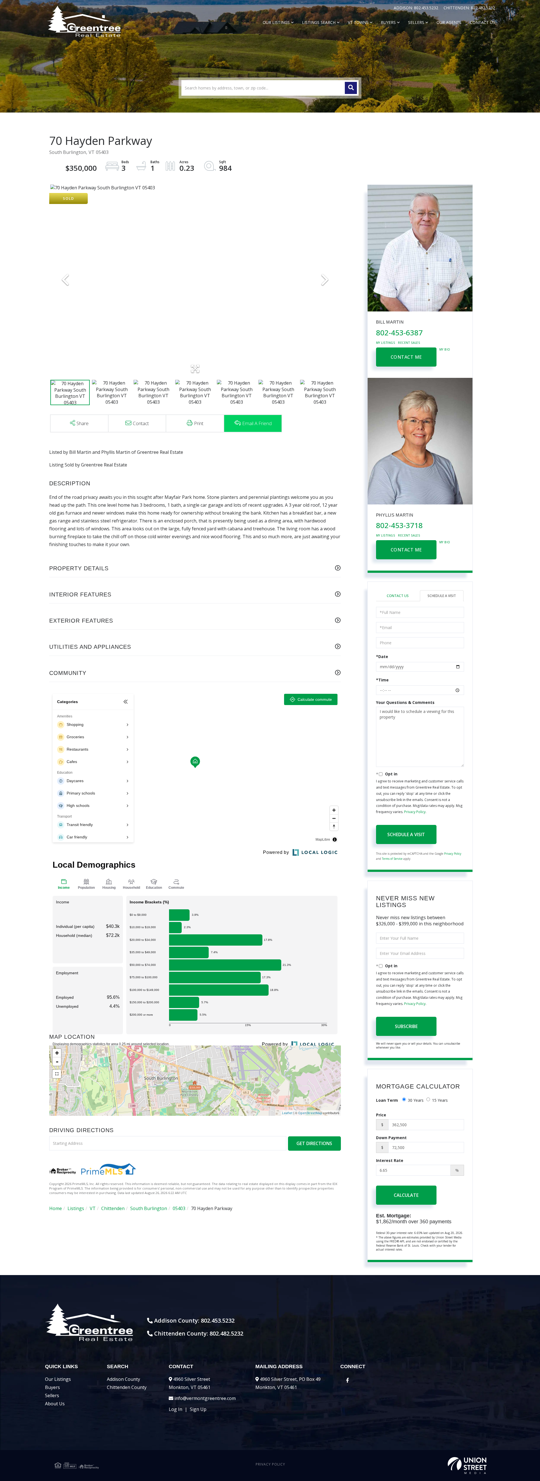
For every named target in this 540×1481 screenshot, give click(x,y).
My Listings (385, 343)
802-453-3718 (399, 525)
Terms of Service (392, 859)
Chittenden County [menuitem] (127, 1387)
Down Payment (391, 1137)
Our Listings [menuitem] (276, 22)
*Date (382, 656)
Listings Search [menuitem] (319, 22)
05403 (179, 1208)
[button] (351, 88)
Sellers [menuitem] (416, 22)
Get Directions (314, 1143)
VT (93, 1208)
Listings (76, 1208)
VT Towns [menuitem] (358, 22)
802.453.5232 (426, 7)
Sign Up (198, 1409)
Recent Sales (409, 343)
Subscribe (406, 1026)
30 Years (416, 1100)
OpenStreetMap (310, 1113)
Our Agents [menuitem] (449, 22)
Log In (175, 1409)
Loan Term (387, 1100)
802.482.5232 (483, 7)
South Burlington (148, 1208)
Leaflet (287, 1113)
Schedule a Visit (442, 595)
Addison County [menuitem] (123, 1379)
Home (55, 1208)
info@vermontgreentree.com (205, 1398)
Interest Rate (389, 1160)
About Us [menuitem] (55, 1404)
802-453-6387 (399, 332)
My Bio (444, 349)
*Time (382, 680)
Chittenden (113, 1208)
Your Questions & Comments (405, 702)
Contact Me (406, 357)
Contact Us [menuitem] (482, 22)
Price (381, 1115)
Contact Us (398, 595)
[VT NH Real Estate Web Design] (415, 1465)
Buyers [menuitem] (388, 22)
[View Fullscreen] (57, 1074)
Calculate (406, 1195)
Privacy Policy (415, 811)
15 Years (440, 1100)
